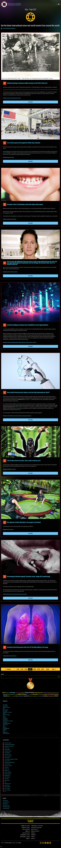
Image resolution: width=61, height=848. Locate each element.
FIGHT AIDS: (24, 833)
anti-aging (12, 692)
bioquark (27, 692)
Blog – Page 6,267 (30, 9)
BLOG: (32, 829)
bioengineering (13, 342)
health (19, 694)
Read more (30, 102)
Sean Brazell (7, 777)
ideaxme (31, 694)
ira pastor (45, 694)
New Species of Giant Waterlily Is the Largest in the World (24, 522)
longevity (5, 696)
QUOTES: (32, 838)
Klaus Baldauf (8, 764)
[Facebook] (41, 843)
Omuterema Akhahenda (10, 762)
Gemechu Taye (8, 754)
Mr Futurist (5, 803)
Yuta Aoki (7, 767)
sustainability (40, 696)
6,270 (42, 669)
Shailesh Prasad (8, 751)
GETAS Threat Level (30, 821)
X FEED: (23, 829)
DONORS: (26, 831)
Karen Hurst (7, 757)
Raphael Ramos (8, 773)
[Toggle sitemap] (56, 4)
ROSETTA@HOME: (23, 837)
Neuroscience (11, 696)
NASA (9, 696)
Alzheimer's (8, 692)
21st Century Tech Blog (9, 98)
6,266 (25, 669)
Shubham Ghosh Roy (9, 594)
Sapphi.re (19, 843)
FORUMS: (27, 838)
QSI (25, 399)
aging (3, 692)
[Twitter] (43, 843)
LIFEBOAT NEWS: (33, 826)
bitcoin (41, 692)
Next (53, 669)
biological (5, 729)
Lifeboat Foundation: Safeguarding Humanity (27, 4)
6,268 (34, 669)
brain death (48, 692)
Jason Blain (7, 785)
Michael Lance (8, 783)
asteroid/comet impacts (8, 721)
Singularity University (7, 712)
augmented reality (6, 723)
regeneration (26, 696)
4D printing (5, 706)
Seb (5, 782)
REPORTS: (32, 833)
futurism (12, 529)
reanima (16, 696)
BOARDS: (32, 831)
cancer (51, 692)
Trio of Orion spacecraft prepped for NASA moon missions (23, 143)
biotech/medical (13, 219)
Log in (4, 28)
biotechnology (37, 692)
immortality (35, 694)
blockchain (45, 692)
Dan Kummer (7, 760)
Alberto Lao (7, 770)
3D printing (5, 704)
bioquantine (23, 692)
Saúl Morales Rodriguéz (10, 744)
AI (5, 692)
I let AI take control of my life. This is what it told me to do (24, 460)
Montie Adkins (8, 786)
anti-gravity (5, 718)
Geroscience (5, 800)
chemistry (20, 594)
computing (23, 416)
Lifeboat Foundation (8, 843)
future (12, 694)
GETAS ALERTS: (33, 827)
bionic (4, 730)
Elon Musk (5, 711)
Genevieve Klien (8, 157)
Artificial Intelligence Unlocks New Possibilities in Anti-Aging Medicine (27, 325)
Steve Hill (7, 778)
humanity (28, 694)
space (13, 157)
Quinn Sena (8, 529)
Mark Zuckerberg (6, 714)
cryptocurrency (54, 692)
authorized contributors (10, 28)
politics (14, 696)
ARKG (16, 406)
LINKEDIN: (23, 827)
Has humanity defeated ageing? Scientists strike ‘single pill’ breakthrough (28, 576)
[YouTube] (48, 843)
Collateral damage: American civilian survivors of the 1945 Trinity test (27, 83)
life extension (30, 342)
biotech (32, 692)
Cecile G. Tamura (8, 765)
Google (17, 694)
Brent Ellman (7, 780)
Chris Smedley (8, 790)
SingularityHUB (6, 808)
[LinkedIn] (45, 843)
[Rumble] (50, 843)
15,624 (47, 669)
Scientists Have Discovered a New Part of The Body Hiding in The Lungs (27, 647)
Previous (9, 669)
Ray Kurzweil (5, 709)
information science (25, 342)
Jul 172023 (4, 83)
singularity (34, 696)
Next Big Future (6, 805)
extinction (9, 694)
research (31, 696)
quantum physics (28, 416)
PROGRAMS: (33, 835)
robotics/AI (34, 342)
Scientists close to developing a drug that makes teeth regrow (25, 204)
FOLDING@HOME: (23, 835)
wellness (56, 696)
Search (58, 676)
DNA (4, 708)
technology (45, 696)
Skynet (4, 713)
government (16, 98)
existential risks (5, 694)
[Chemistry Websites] (30, 684)
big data (4, 727)
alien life (4, 717)
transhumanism (51, 696)
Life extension (51, 694)
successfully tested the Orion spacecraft (19, 151)
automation (5, 724)
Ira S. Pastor (7, 788)
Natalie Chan (7, 775)
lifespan (56, 694)
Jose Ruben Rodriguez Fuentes (11, 416)
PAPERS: (32, 837)
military (19, 98)
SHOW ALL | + (4, 791)
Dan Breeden (7, 749)
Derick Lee (7, 769)
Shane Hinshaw (8, 772)
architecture (5, 719)
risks (32, 696)
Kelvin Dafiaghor (8, 469)
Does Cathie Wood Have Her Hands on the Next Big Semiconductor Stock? (28, 392)
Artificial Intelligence (18, 692)
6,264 (18, 669)
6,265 (22, 669)
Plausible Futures (6, 806)
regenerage (20, 696)
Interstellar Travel (40, 694)
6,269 (38, 669)
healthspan (24, 694)
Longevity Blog (6, 802)
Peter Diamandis (6, 707)
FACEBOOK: (22, 826)
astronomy (5, 722)
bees (4, 726)
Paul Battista (8, 219)
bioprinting (5, 732)
